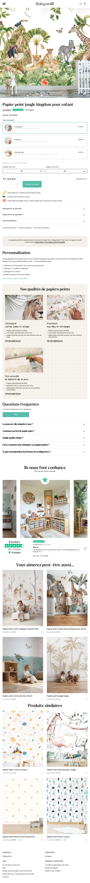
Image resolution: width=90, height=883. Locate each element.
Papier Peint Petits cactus (58, 837)
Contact (6, 877)
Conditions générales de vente (57, 865)
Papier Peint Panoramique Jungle (61, 770)
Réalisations (7, 856)
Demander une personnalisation (15, 278)
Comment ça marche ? (11, 865)
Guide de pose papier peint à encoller (17, 871)
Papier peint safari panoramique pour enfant (66, 629)
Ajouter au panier (32, 184)
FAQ (15, 415)
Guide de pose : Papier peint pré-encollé (18, 874)
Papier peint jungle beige (58, 696)
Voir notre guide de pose (13, 341)
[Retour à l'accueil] (45, 4)
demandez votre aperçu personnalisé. (50, 242)
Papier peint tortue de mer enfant (17, 696)
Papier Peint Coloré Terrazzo (15, 770)
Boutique (48, 856)
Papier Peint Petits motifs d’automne (19, 837)
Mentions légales (51, 868)
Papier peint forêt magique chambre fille (20, 629)
